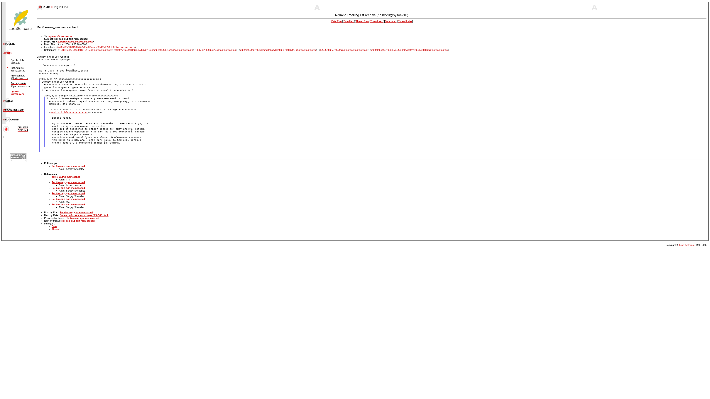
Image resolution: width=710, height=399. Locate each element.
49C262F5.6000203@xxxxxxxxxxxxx (216, 50)
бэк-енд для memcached (66, 176)
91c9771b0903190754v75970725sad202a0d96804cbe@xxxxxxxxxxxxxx (154, 50)
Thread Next (376, 21)
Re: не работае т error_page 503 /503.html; (84, 215)
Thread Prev (362, 21)
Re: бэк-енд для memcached (68, 166)
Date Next (349, 21)
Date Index (391, 21)
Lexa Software (686, 245)
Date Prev (336, 21)
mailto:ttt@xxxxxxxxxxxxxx (69, 112)
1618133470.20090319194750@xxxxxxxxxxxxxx (85, 50)
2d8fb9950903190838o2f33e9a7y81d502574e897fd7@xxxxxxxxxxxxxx (278, 50)
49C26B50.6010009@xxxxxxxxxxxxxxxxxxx (344, 50)
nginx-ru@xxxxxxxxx (60, 36)
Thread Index (405, 21)
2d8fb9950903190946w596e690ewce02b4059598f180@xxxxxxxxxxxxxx (96, 47)
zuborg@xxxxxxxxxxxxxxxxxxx (75, 41)
